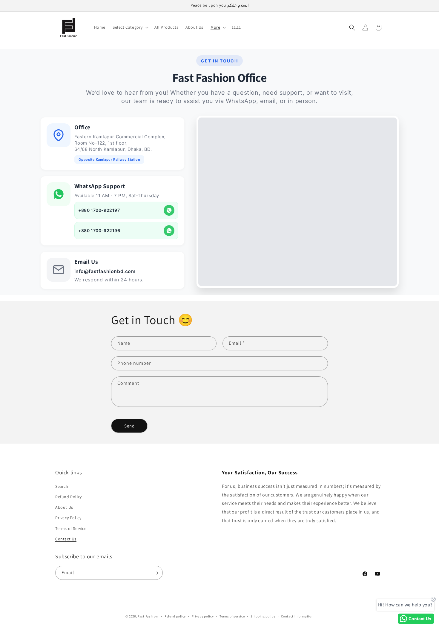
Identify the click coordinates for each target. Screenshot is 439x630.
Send (129, 426)
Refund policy (175, 616)
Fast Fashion (148, 616)
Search (61, 486)
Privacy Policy (68, 517)
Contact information (297, 616)
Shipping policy (263, 616)
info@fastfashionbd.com (105, 271)
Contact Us (65, 538)
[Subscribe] (155, 573)
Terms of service (232, 616)
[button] (130, 27)
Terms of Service (71, 528)
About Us (64, 507)
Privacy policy (203, 616)
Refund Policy (68, 496)
